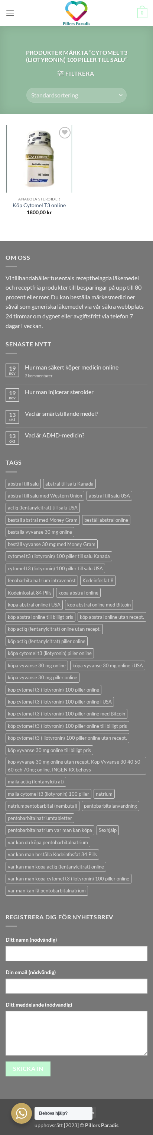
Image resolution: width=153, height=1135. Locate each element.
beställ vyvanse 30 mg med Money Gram (51, 544)
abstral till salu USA (109, 496)
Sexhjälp (108, 830)
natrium (104, 794)
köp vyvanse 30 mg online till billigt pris (49, 750)
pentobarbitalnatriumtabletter (40, 818)
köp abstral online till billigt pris (40, 617)
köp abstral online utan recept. (112, 617)
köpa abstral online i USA (34, 605)
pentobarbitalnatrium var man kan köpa (50, 830)
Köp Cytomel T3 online (39, 205)
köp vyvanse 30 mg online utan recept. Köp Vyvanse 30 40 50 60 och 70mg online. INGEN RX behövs (74, 765)
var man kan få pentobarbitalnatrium (47, 891)
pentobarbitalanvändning (110, 806)
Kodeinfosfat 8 (98, 580)
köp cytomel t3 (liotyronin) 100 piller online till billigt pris (67, 726)
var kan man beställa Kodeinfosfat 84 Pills (52, 854)
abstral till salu (23, 484)
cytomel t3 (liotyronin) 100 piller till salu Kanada (59, 556)
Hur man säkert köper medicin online (71, 367)
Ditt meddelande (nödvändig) (39, 1004)
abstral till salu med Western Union (45, 496)
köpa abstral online (78, 593)
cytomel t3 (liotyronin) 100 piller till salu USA (55, 568)
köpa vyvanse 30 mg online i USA (107, 665)
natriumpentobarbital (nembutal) (42, 806)
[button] (10, 13)
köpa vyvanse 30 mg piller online (42, 677)
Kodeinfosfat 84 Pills (30, 593)
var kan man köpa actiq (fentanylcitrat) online (56, 867)
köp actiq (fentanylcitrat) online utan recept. (54, 629)
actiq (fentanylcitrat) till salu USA (43, 508)
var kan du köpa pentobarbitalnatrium (48, 842)
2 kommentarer (45, 375)
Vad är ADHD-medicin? (54, 435)
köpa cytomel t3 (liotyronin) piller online (50, 653)
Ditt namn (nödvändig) (31, 939)
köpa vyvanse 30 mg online (37, 665)
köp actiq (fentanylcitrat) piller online (46, 641)
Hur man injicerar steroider (59, 391)
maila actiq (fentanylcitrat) (36, 782)
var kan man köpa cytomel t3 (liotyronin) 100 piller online (68, 879)
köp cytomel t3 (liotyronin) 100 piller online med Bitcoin (66, 714)
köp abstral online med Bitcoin (99, 605)
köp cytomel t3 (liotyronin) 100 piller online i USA (60, 702)
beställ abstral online (106, 520)
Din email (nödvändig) (31, 972)
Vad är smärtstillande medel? (61, 413)
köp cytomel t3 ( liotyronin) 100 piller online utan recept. (67, 738)
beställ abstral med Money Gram (43, 520)
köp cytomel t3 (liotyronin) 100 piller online (53, 690)
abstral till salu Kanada (69, 484)
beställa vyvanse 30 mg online (40, 532)
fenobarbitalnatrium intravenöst (42, 580)
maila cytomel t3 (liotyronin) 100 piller (48, 794)
